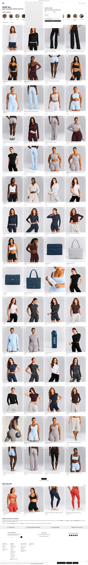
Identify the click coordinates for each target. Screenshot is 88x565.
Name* (45, 11)
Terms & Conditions (50, 18)
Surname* (54, 11)
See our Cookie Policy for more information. (37, 563)
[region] (44, 563)
